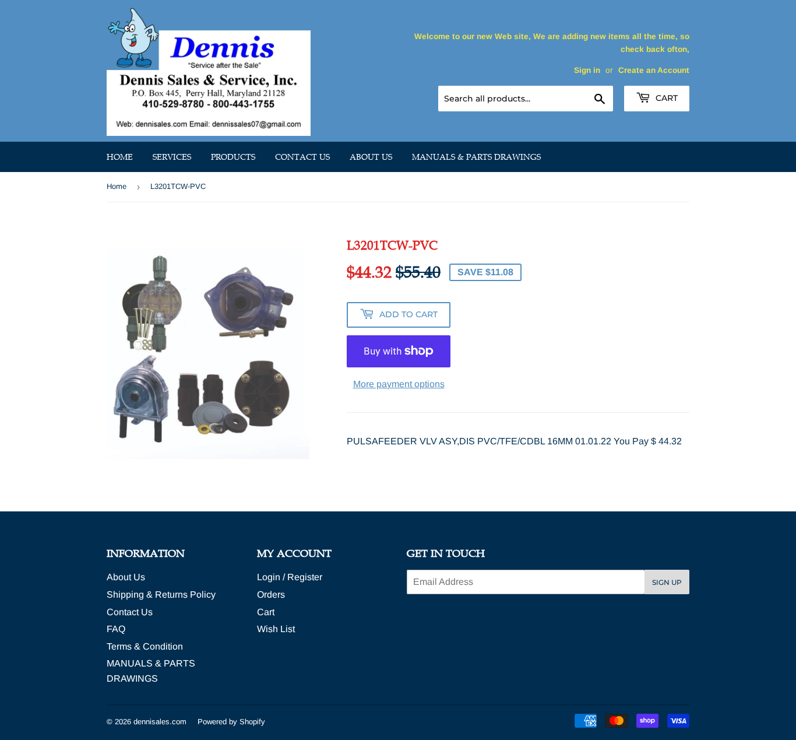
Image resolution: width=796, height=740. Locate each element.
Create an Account (653, 70)
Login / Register (289, 577)
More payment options (399, 384)
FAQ (116, 629)
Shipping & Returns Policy (161, 594)
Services (172, 157)
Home (120, 157)
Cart (665, 98)
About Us (371, 157)
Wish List (276, 629)
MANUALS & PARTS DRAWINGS (476, 157)
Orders (271, 594)
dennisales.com (159, 721)
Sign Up (667, 582)
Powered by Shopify (231, 721)
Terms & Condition (145, 646)
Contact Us (302, 157)
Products (233, 157)
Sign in (587, 70)
